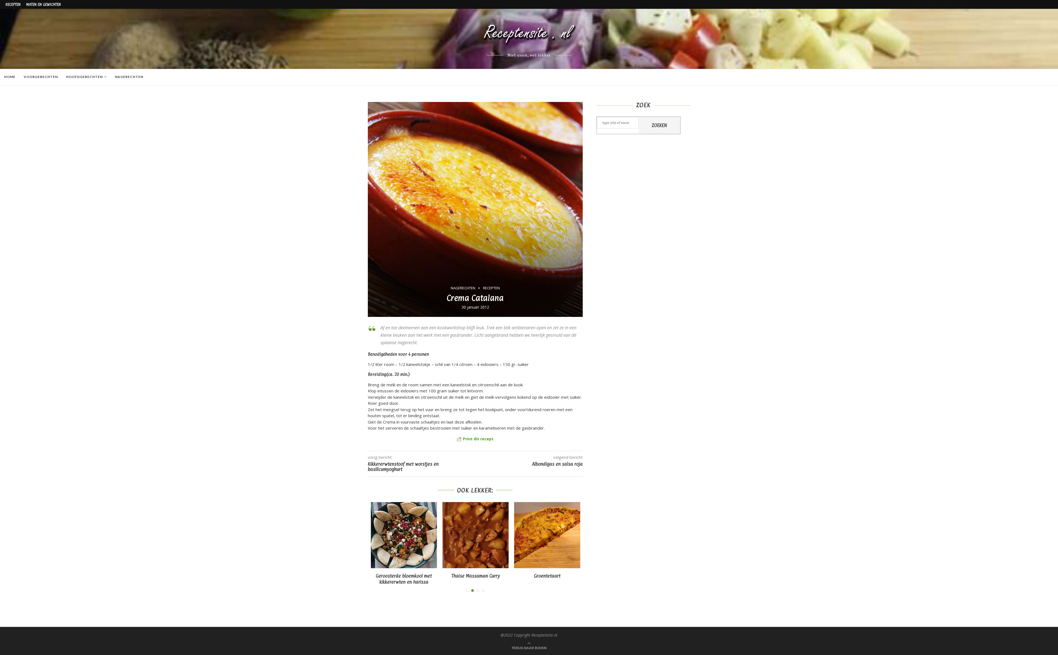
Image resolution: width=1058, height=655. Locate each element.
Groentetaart (508, 576)
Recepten (13, 4)
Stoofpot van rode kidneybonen (580, 576)
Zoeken (659, 125)
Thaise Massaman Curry (436, 576)
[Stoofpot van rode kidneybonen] (580, 535)
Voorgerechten (41, 77)
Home (9, 77)
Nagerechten (129, 77)
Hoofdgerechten (84, 77)
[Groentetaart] (508, 535)
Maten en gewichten (43, 4)
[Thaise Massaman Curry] (436, 535)
